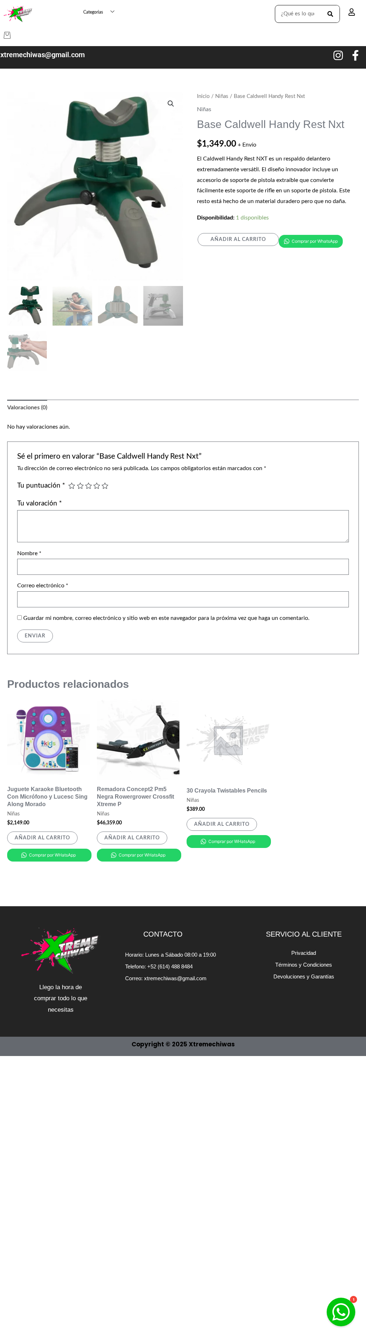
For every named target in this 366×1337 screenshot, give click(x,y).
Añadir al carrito (238, 239)
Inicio (203, 96)
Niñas (221, 96)
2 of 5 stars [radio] (80, 485)
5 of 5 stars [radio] (105, 485)
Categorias (93, 12)
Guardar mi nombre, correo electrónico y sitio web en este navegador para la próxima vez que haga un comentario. (166, 618)
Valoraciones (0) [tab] (27, 407)
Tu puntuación (41, 485)
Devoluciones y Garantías (303, 976)
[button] (170, 103)
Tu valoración (39, 503)
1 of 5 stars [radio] (71, 485)
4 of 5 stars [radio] (96, 485)
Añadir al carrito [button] (42, 837)
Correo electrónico (42, 585)
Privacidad (303, 953)
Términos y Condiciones (303, 965)
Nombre (29, 553)
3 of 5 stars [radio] (88, 485)
